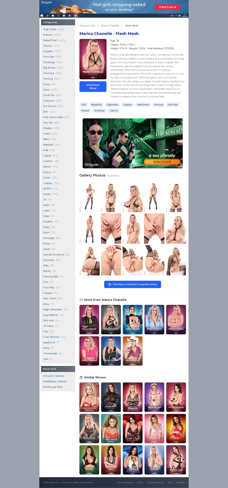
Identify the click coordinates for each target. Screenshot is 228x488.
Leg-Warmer (50, 315)
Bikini (46, 139)
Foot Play (48, 287)
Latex (46, 210)
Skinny (47, 166)
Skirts (46, 89)
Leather (47, 161)
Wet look (48, 320)
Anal (45, 150)
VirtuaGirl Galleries (53, 375)
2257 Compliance (125, 482)
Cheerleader (50, 353)
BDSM (47, 188)
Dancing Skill (50, 276)
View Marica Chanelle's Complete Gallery (135, 284)
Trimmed (48, 73)
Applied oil (49, 342)
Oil (44, 199)
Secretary (48, 260)
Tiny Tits (48, 122)
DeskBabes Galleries (55, 381)
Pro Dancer (50, 106)
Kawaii (47, 194)
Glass (46, 216)
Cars (45, 358)
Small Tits (48, 95)
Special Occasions (53, 254)
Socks (46, 177)
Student (48, 221)
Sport (46, 232)
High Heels (49, 29)
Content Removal (155, 482)
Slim (45, 111)
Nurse (46, 243)
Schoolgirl (49, 238)
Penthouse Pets (52, 386)
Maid (46, 205)
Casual (47, 155)
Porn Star (48, 56)
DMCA (140, 482)
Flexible (47, 128)
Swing (46, 172)
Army (46, 347)
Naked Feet (50, 40)
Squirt (46, 249)
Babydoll (48, 144)
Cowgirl (47, 293)
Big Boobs (49, 67)
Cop (45, 331)
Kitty (46, 265)
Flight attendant (52, 309)
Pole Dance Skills (53, 117)
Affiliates (180, 482)
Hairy (46, 227)
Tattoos (47, 45)
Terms (170, 482)
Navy (46, 304)
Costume (48, 100)
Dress (46, 84)
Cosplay (47, 183)
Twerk (46, 133)
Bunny (47, 271)
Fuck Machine (51, 336)
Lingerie (48, 51)
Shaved (47, 34)
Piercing (48, 78)
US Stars (48, 326)
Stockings (49, 62)
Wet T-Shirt (49, 298)
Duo (45, 282)
